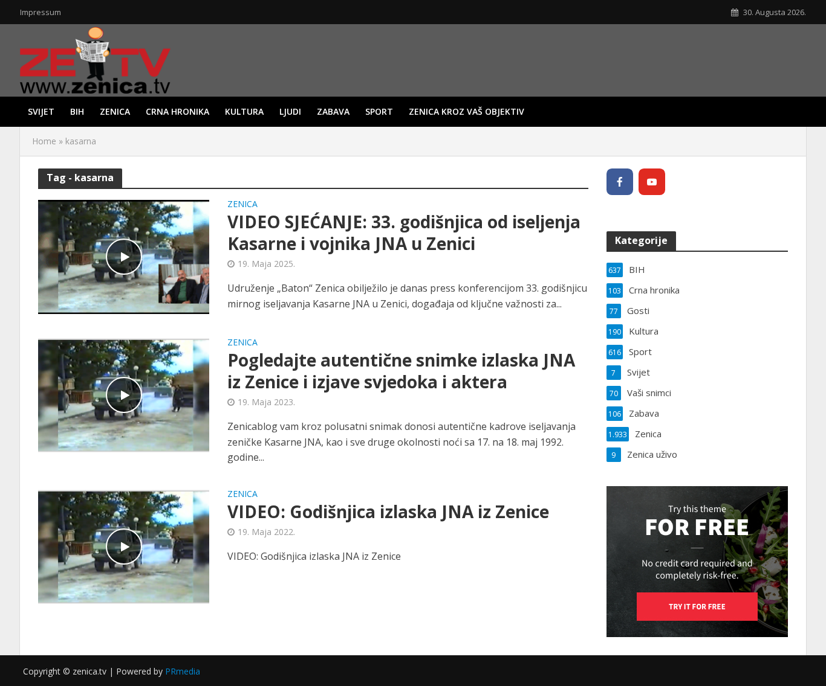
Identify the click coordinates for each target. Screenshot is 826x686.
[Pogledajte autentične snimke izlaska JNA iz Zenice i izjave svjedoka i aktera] (123, 394)
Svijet (41, 111)
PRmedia (182, 671)
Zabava (333, 111)
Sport (379, 111)
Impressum (40, 12)
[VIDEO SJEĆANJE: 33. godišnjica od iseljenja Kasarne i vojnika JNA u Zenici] (123, 256)
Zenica (115, 111)
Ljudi (290, 111)
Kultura (244, 111)
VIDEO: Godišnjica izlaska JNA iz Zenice (388, 511)
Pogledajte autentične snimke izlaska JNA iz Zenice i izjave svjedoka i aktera (401, 371)
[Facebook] (619, 181)
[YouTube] (652, 181)
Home (44, 141)
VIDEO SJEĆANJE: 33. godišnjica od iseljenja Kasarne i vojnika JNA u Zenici (403, 232)
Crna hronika (177, 111)
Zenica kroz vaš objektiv (466, 111)
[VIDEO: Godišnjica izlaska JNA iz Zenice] (123, 546)
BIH (77, 111)
